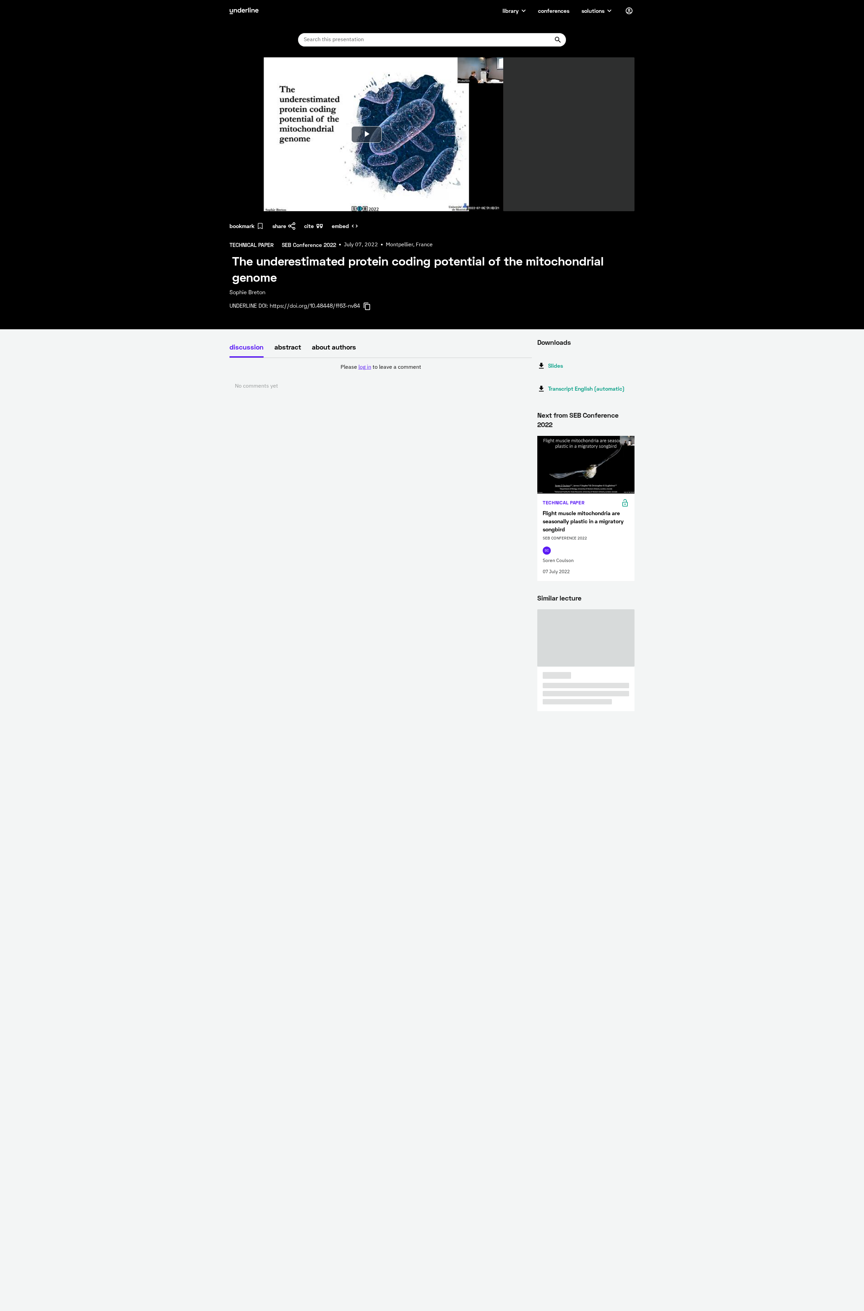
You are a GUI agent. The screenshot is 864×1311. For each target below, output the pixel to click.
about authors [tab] (334, 347)
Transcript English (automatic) (586, 388)
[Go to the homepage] (244, 10)
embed (340, 226)
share (279, 226)
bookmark (242, 226)
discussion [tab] (247, 347)
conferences (553, 10)
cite (309, 226)
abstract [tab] (287, 347)
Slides (555, 365)
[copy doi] (371, 306)
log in (364, 367)
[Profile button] (629, 10)
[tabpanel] (381, 377)
